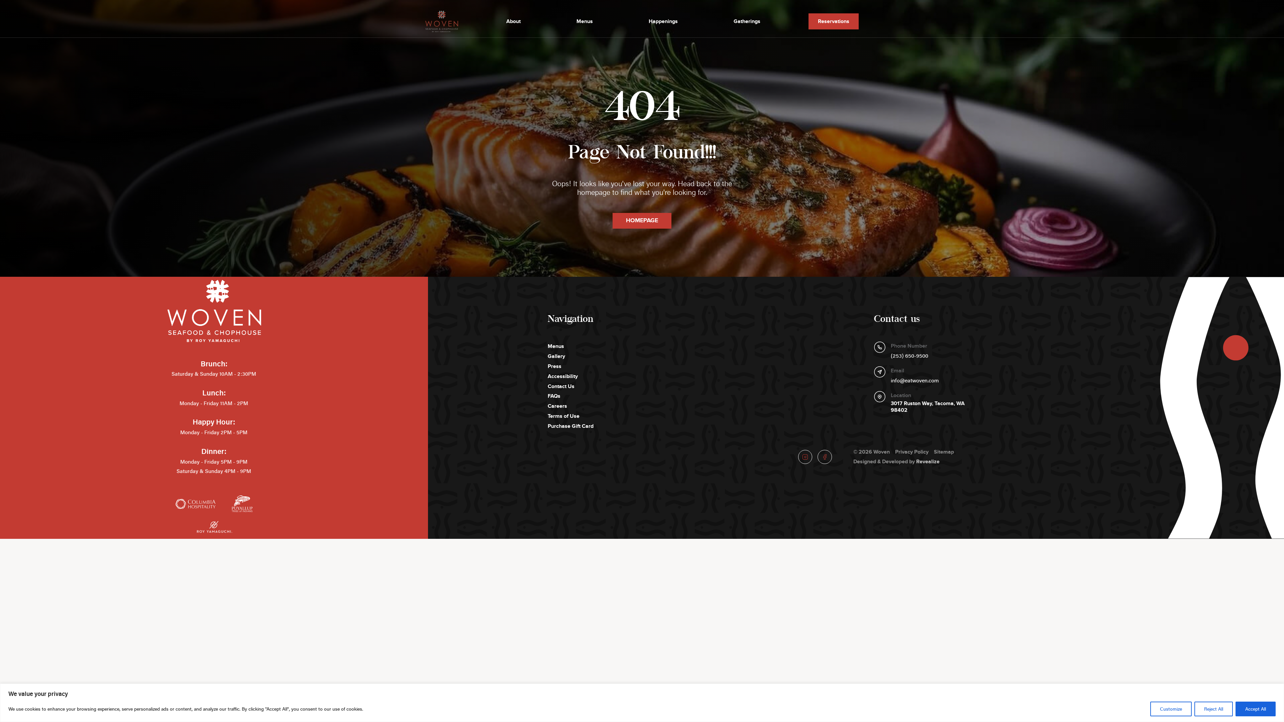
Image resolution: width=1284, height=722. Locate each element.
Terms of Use (563, 416)
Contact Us (561, 386)
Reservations (833, 21)
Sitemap (944, 452)
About (513, 21)
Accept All (1255, 709)
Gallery (556, 356)
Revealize (928, 461)
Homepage (642, 220)
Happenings (663, 21)
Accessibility (563, 376)
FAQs (554, 396)
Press (554, 366)
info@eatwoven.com (915, 380)
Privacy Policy (912, 452)
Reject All (1213, 709)
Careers (557, 406)
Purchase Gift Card (571, 426)
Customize (1171, 709)
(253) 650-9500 (909, 355)
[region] (642, 703)
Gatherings (747, 21)
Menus (584, 21)
